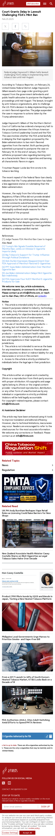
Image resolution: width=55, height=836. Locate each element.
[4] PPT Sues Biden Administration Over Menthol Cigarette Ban (26, 268)
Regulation (8, 470)
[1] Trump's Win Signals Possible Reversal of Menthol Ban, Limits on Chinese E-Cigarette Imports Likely (23, 249)
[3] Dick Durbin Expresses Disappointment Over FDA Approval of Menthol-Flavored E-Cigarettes (26, 262)
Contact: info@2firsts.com (14, 789)
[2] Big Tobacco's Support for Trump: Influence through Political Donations (25, 256)
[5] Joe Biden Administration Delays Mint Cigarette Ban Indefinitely (27, 274)
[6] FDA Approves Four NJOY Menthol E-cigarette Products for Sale (27, 280)
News (5, 465)
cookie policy (34, 828)
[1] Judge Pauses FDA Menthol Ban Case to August (27, 239)
